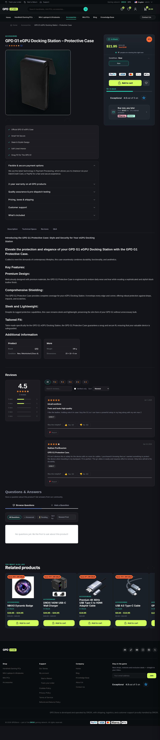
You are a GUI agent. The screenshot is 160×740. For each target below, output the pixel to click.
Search (86, 9)
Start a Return (46, 678)
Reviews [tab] (44, 229)
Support (46, 2)
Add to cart (127, 83)
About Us (79, 682)
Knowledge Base (82, 678)
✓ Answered (29, 517)
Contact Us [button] (146, 17)
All (48, 382)
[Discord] (124, 650)
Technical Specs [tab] (29, 229)
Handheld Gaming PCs (12, 669)
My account (44, 673)
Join (152, 676)
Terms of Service (46, 697)
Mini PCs (6, 678)
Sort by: (53, 517)
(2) (21, 46)
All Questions (14, 517)
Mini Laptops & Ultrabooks (13, 673)
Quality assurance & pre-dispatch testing (29, 192)
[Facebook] (148, 650)
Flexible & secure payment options (26, 165)
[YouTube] (136, 650)
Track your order (47, 683)
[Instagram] (142, 650)
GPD (36, 349)
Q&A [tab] (55, 229)
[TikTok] (130, 650)
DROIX (123, 2)
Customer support (17, 207)
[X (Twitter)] (154, 650)
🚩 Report (53, 432)
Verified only (82, 389)
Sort (90, 389)
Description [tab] (13, 229)
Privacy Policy (45, 693)
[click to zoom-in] (38, 82)
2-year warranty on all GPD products (27, 184)
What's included (16, 215)
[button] (148, 9)
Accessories (26, 25)
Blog (77, 673)
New (118, 63)
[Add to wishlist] (146, 83)
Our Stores (43, 669)
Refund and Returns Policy (49, 702)
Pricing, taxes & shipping (21, 199)
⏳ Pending (43, 517)
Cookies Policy (45, 688)
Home (15, 25)
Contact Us (80, 687)
